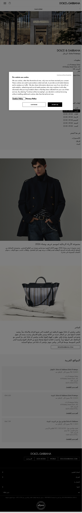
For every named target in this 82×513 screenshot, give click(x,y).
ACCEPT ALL (55, 104)
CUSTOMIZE (34, 104)
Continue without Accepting (64, 75)
